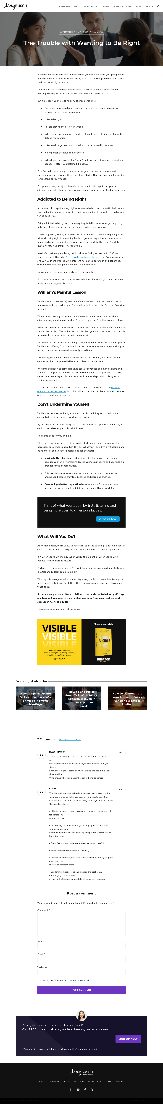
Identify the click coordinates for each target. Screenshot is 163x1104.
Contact (150, 6)
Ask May (138, 6)
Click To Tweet (109, 519)
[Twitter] (92, 1090)
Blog (128, 6)
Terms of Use (9, 1101)
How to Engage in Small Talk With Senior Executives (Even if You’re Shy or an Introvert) (81, 699)
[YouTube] (78, 1090)
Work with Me (95, 1081)
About (77, 6)
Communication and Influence (81, 32)
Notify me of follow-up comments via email (66, 980)
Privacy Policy (21, 1101)
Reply (121, 752)
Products (118, 6)
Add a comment (70, 739)
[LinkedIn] (71, 1090)
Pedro (52, 789)
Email (41, 954)
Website (42, 967)
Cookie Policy (34, 1101)
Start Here (64, 6)
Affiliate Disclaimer (50, 1101)
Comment (43, 910)
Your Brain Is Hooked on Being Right (85, 257)
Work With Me (90, 6)
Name (41, 941)
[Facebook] (85, 1090)
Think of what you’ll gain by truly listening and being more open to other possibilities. (79, 508)
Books (106, 6)
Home (41, 1081)
